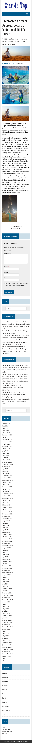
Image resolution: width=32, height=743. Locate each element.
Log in (4, 727)
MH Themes (25, 741)
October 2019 (6, 570)
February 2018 (7, 615)
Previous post (17, 226)
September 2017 (7, 627)
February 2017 (7, 643)
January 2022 (6, 509)
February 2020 (7, 561)
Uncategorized (6, 710)
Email (6, 272)
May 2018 (5, 609)
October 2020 (6, 543)
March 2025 (6, 460)
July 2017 (5, 631)
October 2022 (6, 496)
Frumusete (5, 686)
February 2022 (7, 507)
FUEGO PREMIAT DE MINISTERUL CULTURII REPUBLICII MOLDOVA (14, 388)
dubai (23, 41)
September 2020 (7, 545)
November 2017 (7, 622)
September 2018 (7, 600)
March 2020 (6, 559)
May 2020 (5, 555)
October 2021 (6, 516)
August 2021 (6, 521)
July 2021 (5, 523)
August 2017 (6, 629)
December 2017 (7, 620)
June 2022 (5, 503)
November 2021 (7, 514)
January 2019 (6, 591)
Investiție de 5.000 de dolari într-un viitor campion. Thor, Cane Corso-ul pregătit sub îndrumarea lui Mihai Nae (15, 337)
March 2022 (6, 505)
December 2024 (7, 462)
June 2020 (5, 552)
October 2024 (6, 467)
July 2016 (5, 658)
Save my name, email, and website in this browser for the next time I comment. (16, 285)
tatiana (11, 63)
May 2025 (5, 455)
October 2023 (6, 478)
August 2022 (6, 500)
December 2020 (7, 539)
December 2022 (7, 491)
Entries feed (6, 729)
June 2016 (5, 661)
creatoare (24, 39)
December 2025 (7, 439)
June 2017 (5, 634)
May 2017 (5, 636)
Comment (7, 253)
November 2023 (7, 476)
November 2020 (7, 541)
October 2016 (6, 652)
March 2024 (6, 471)
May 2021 (5, 527)
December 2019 (7, 566)
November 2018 (7, 595)
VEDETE (4, 714)
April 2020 (5, 557)
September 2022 (7, 498)
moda (9, 44)
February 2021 (7, 534)
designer (10, 41)
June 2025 (5, 453)
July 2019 (5, 577)
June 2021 (5, 525)
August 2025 (6, 448)
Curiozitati (5, 677)
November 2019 (7, 568)
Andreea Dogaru (14, 39)
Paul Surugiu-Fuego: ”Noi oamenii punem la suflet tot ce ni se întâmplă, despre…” (13, 394)
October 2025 (6, 444)
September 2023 (7, 480)
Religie (4, 698)
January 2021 (6, 536)
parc (13, 44)
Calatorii (4, 673)
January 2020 (6, 564)
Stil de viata (5, 706)
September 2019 (7, 573)
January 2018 (6, 618)
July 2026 (5, 426)
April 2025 (5, 457)
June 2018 (5, 606)
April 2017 (5, 638)
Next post (14, 229)
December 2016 (7, 647)
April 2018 (5, 611)
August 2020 (6, 548)
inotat (4, 44)
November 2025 (7, 442)
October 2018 (6, 597)
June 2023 (5, 485)
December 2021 (7, 512)
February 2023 (7, 487)
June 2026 (5, 428)
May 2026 (5, 430)
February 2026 (7, 435)
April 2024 (5, 469)
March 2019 (6, 586)
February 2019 (7, 588)
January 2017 (6, 645)
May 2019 (5, 582)
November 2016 (7, 649)
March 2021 (6, 532)
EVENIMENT (5, 681)
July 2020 (5, 550)
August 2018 (6, 602)
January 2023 (6, 489)
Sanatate (4, 702)
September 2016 (7, 654)
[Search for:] (16, 308)
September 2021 (7, 518)
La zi (3, 694)
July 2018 (5, 604)
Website (6, 278)
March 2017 (6, 640)
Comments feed (7, 732)
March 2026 (6, 433)
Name (6, 267)
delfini (4, 41)
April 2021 (5, 530)
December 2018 (7, 593)
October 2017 (6, 624)
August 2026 (6, 424)
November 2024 (7, 464)
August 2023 (6, 482)
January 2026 (6, 437)
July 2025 (5, 451)
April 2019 (5, 584)
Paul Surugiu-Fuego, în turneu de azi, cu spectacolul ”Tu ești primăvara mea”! (16, 401)
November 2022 (7, 494)
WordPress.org (7, 734)
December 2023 (7, 473)
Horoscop (4, 690)
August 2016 (6, 656)
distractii (17, 41)
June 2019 (5, 579)
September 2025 (7, 446)
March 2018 (6, 613)
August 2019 (6, 575)
